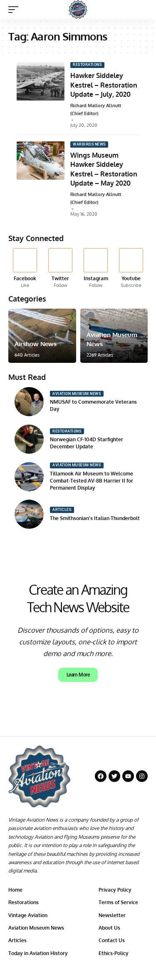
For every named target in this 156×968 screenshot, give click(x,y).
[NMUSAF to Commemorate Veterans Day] (29, 401)
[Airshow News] (42, 336)
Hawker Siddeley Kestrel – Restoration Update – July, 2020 (103, 84)
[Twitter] (60, 268)
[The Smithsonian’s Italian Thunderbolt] (29, 514)
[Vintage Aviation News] (78, 9)
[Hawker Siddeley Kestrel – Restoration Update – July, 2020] (40, 81)
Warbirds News (89, 144)
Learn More (78, 675)
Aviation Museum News (76, 394)
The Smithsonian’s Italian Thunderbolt (95, 518)
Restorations (87, 65)
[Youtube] (131, 268)
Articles (61, 510)
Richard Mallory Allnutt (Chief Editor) (95, 109)
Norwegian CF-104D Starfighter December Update (86, 443)
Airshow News (36, 344)
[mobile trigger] (15, 9)
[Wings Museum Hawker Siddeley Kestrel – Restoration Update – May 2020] (40, 160)
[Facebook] (25, 268)
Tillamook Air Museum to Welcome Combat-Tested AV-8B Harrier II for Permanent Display (91, 480)
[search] (142, 9)
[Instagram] (95, 268)
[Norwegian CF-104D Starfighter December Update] (29, 439)
